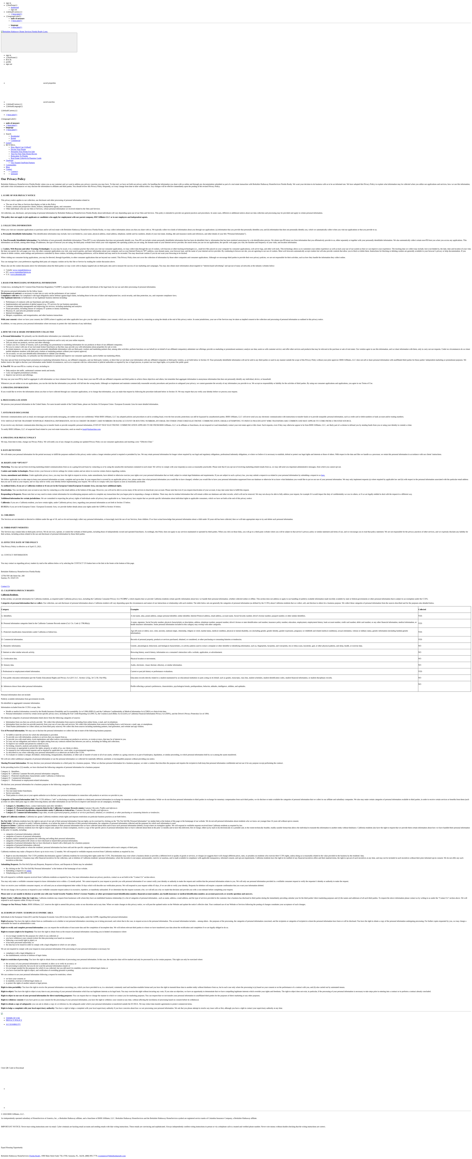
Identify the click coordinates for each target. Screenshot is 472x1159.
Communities (11, 165)
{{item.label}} (16, 14)
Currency (14, 171)
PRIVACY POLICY (14, 1020)
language (14, 174)
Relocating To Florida (19, 156)
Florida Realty (34, 1156)
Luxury (9, 143)
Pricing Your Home (18, 149)
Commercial (15, 140)
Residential (15, 136)
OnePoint (9, 160)
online (28, 871)
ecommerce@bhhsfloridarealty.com (112, 1156)
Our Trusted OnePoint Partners (23, 163)
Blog (8, 167)
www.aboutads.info (18, 274)
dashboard (15, 7)
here (322, 475)
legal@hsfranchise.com (91, 429)
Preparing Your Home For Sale (23, 152)
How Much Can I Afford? (21, 147)
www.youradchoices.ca (22, 270)
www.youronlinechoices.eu (20, 272)
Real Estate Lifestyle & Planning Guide (26, 158)
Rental (13, 138)
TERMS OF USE (13, 1018)
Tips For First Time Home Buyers (24, 154)
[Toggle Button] (39, 42)
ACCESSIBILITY (13, 1024)
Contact (9, 169)
